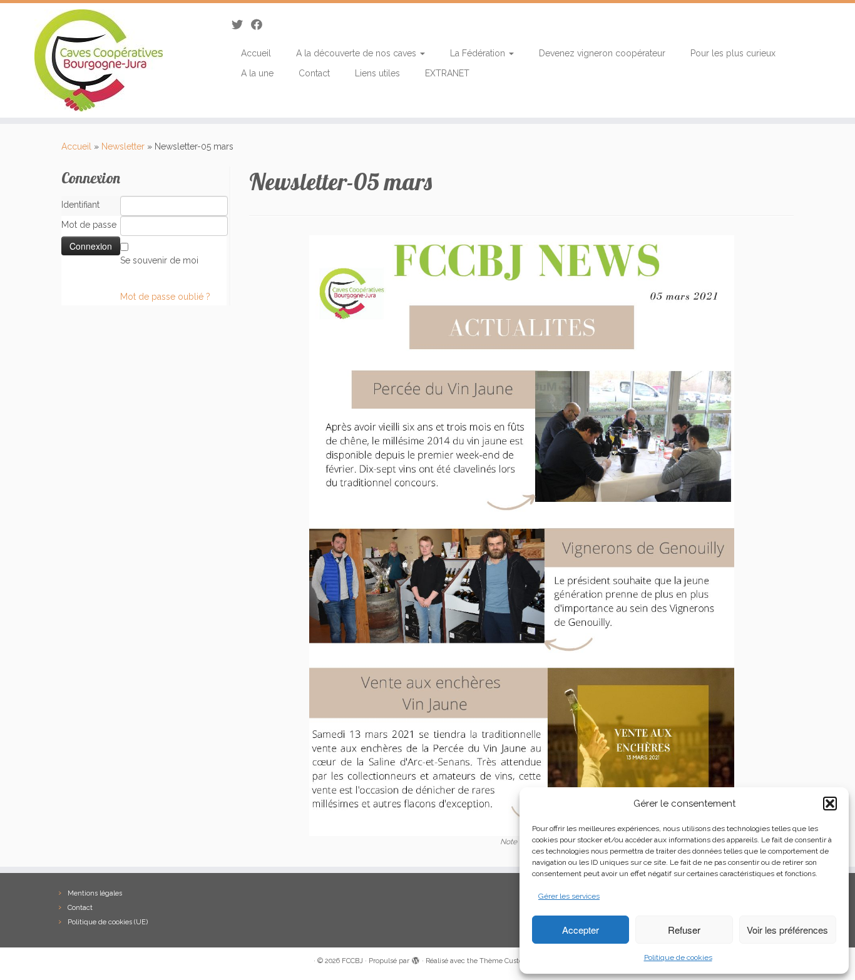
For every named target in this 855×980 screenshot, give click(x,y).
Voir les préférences (787, 929)
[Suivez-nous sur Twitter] (241, 24)
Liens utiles (377, 73)
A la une (257, 73)
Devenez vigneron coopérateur (602, 53)
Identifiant (80, 205)
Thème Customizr (508, 961)
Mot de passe (88, 225)
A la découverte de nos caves (357, 53)
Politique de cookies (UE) (108, 922)
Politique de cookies (678, 957)
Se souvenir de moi (159, 260)
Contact (314, 73)
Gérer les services (569, 896)
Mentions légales (95, 893)
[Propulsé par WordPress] (415, 958)
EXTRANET (447, 73)
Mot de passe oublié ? (165, 297)
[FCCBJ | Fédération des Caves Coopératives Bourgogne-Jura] (98, 60)
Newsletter (123, 146)
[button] (830, 803)
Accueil (256, 53)
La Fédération (479, 53)
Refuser (684, 929)
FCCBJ (352, 961)
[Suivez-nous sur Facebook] (260, 24)
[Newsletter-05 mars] (521, 535)
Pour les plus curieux (733, 53)
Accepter (580, 929)
